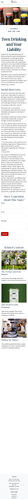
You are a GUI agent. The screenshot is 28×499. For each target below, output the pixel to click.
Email (2, 212)
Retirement (14, 494)
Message (3, 221)
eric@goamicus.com (14, 489)
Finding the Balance (10, 340)
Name (3, 203)
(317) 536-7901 (15, 479)
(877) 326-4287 (16, 480)
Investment (14, 496)
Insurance (14, 498)
